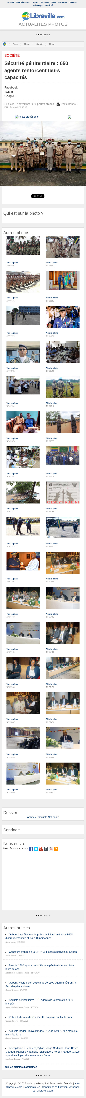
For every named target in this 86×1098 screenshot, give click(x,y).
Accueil (10, 2)
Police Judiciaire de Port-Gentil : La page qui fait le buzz (40, 1017)
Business (45, 2)
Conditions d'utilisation (55, 1087)
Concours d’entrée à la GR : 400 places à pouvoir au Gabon (43, 951)
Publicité (49, 5)
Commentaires (31, 1087)
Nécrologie (37, 5)
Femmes (73, 2)
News (53, 2)
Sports (35, 2)
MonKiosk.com (23, 2)
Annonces (62, 2)
